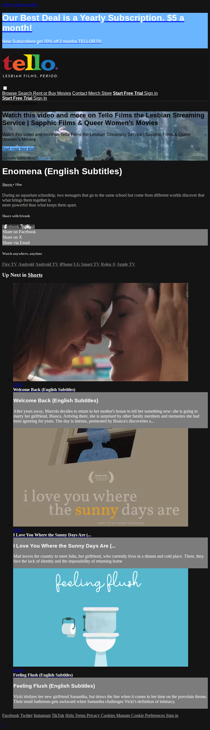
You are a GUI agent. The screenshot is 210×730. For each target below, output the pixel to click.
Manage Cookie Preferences (141, 715)
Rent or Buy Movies (52, 93)
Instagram (42, 715)
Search (25, 93)
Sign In (40, 98)
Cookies (108, 715)
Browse (10, 93)
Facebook (11, 226)
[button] (5, 88)
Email (30, 226)
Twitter (26, 715)
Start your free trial (18, 148)
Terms (81, 715)
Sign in (151, 93)
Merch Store (100, 93)
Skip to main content (20, 4)
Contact (79, 93)
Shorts (7, 184)
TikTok (58, 715)
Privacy (94, 715)
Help (70, 715)
